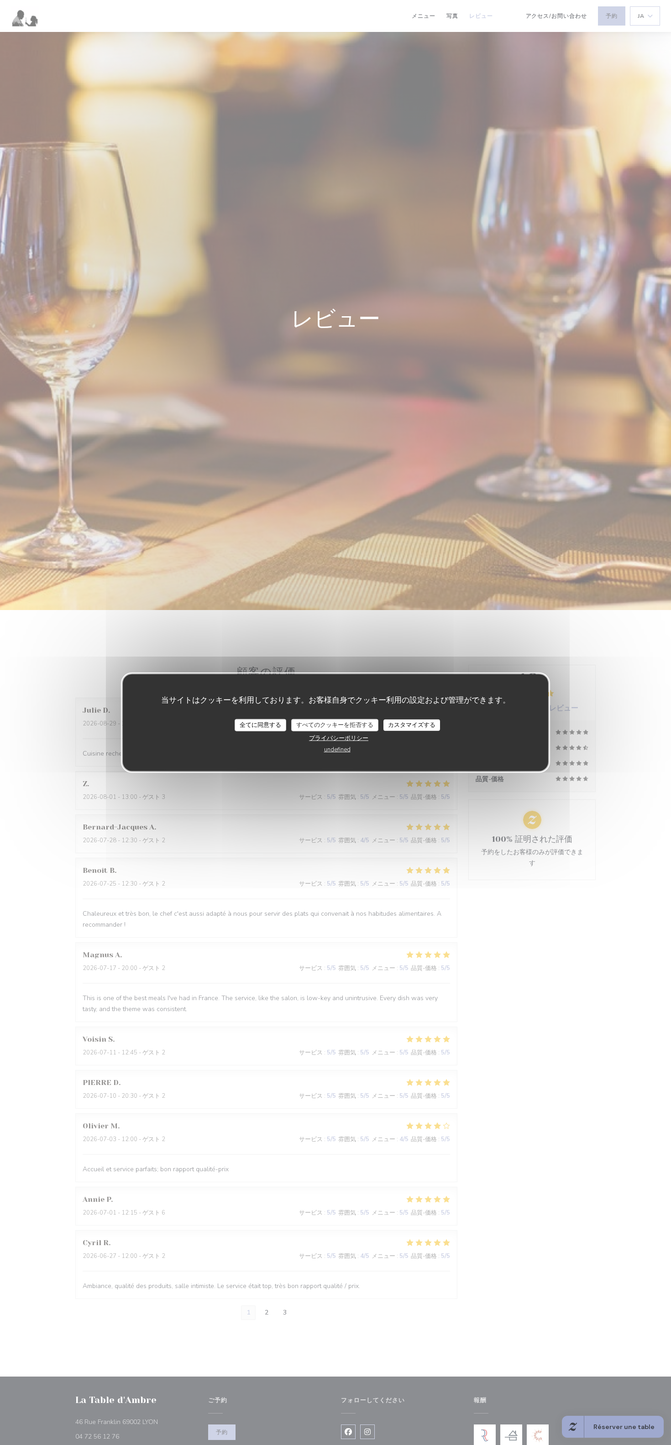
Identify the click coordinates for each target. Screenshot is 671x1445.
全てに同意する (260, 724)
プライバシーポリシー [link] (338, 738)
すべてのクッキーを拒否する (334, 724)
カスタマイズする (411, 724)
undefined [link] (337, 750)
